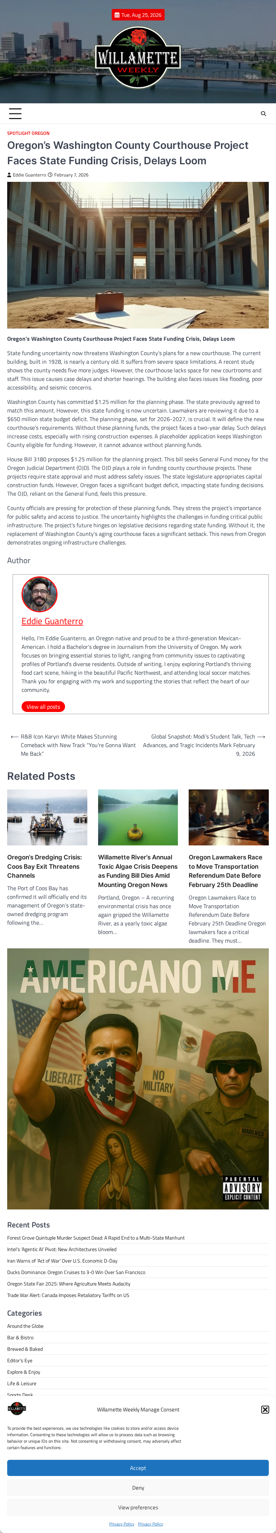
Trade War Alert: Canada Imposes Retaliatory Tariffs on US (68, 1295)
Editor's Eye (19, 1360)
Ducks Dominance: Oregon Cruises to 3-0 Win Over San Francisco (76, 1272)
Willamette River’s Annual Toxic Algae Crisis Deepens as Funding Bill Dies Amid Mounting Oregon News (138, 870)
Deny (138, 1488)
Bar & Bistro (20, 1337)
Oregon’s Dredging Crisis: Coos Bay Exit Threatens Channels (44, 866)
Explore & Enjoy (23, 1372)
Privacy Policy (121, 1523)
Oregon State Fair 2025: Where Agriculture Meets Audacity (68, 1283)
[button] (265, 1409)
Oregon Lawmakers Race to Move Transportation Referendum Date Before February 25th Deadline (225, 870)
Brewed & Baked (25, 1349)
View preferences (138, 1507)
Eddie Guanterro (29, 174)
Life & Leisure (21, 1383)
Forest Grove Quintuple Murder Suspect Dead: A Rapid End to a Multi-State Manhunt (96, 1237)
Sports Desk (20, 1394)
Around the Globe (25, 1326)
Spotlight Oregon (28, 133)
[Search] (263, 113)
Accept (138, 1468)
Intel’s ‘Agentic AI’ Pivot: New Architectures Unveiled (61, 1249)
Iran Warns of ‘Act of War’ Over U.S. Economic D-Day (62, 1260)
